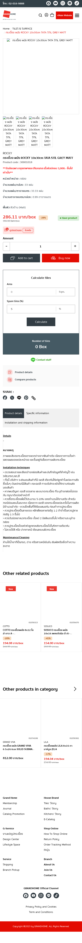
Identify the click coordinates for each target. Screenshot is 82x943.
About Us (49, 865)
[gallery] (8, 131)
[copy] (33, 399)
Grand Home (10, 798)
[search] (40, 15)
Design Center (11, 839)
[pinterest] (26, 399)
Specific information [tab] (37, 413)
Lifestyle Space (11, 845)
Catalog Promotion (14, 814)
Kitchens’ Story (52, 814)
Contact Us (50, 875)
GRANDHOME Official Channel (41, 888)
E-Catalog (49, 819)
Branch (48, 859)
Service (7, 859)
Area (9, 284)
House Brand (51, 798)
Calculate (41, 321)
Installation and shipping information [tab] (26, 423)
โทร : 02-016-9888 (13, 4)
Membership (10, 803)
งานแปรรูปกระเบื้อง (13, 834)
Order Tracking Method (57, 845)
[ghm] (9, 15)
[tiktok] (76, 4)
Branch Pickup (11, 870)
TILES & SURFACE (22, 29)
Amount (8, 238)
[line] (69, 4)
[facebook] (48, 4)
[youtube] (55, 4)
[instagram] (62, 4)
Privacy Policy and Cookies (41, 907)
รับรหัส (28, 230)
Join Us (48, 870)
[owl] (75, 689)
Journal (7, 809)
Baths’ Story (51, 809)
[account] (46, 16)
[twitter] (12, 399)
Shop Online (51, 829)
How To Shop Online (55, 834)
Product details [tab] (13, 413)
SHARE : (8, 392)
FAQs (47, 850)
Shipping (8, 865)
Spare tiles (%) (15, 301)
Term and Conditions (41, 912)
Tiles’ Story (50, 803)
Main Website (64, 15)
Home (6, 29)
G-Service (8, 829)
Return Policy (51, 839)
